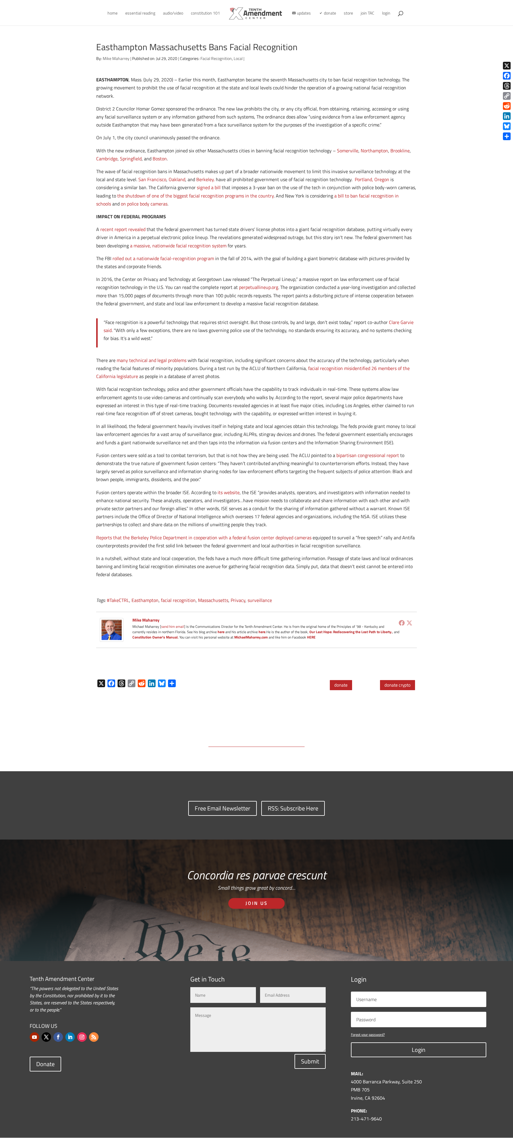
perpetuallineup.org (258, 287)
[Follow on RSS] (94, 1037)
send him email (172, 626)
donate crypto (397, 685)
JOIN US (257, 903)
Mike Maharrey (116, 58)
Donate (45, 1064)
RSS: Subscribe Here (293, 808)
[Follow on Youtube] (34, 1037)
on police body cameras (144, 203)
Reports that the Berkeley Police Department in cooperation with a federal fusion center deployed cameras (203, 537)
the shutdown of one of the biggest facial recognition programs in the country (195, 195)
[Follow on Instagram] (82, 1037)
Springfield (131, 158)
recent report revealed (122, 229)
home (112, 13)
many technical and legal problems (151, 360)
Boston (160, 158)
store (348, 13)
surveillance (260, 600)
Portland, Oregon (372, 179)
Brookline (400, 150)
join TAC (367, 13)
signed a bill (209, 187)
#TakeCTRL (118, 600)
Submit (310, 1061)
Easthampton (145, 600)
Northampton (374, 150)
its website (229, 492)
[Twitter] (409, 622)
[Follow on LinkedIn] (70, 1037)
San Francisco (152, 179)
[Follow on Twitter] (46, 1037)
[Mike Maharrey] (112, 637)
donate (341, 685)
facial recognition (178, 600)
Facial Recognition (216, 58)
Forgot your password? (368, 1034)
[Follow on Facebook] (58, 1037)
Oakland (177, 179)
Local (238, 58)
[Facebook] (401, 622)
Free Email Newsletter (222, 808)
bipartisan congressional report (367, 455)
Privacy (238, 600)
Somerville (347, 150)
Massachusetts (213, 600)
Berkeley (205, 179)
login (386, 13)
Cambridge (107, 158)
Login (418, 1049)
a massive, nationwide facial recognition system (178, 245)
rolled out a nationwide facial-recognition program (163, 258)
